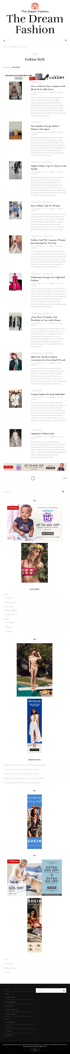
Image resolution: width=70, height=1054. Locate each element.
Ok (35, 1050)
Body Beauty (10, 622)
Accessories (9, 1035)
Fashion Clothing (11, 610)
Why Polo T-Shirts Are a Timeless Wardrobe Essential (21, 774)
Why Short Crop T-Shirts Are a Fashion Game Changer (22, 769)
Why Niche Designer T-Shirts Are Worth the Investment (22, 783)
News (7, 594)
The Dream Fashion (35, 24)
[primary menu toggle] (5, 41)
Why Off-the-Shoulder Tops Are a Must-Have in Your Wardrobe (25, 778)
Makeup (9, 631)
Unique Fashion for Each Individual (48, 394)
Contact (7, 972)
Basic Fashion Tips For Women (45, 205)
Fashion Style (36, 82)
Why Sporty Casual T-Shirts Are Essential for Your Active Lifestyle (25, 765)
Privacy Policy (9, 963)
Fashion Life (10, 598)
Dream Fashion (37, 92)
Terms (7, 959)
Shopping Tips (48, 353)
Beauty (7, 619)
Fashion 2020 (36, 162)
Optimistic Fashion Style (42, 433)
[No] (68, 1048)
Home (7, 989)
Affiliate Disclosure (11, 968)
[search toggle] (65, 40)
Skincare (9, 627)
